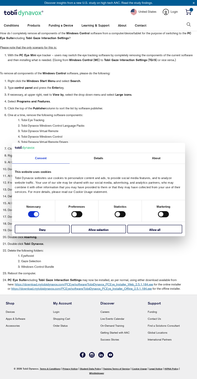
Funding (152, 311)
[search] (188, 24)
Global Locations (157, 332)
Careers (104, 311)
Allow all (154, 230)
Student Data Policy (90, 368)
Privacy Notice (70, 368)
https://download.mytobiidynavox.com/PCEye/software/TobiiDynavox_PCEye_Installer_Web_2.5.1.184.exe (84, 284)
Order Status (60, 325)
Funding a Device (61, 25)
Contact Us (154, 318)
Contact (140, 25)
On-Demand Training (112, 325)
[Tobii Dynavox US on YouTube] (110, 356)
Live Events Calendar (112, 318)
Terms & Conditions (50, 368)
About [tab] (156, 158)
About (122, 25)
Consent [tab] (41, 158)
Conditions (11, 25)
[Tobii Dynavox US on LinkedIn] (101, 356)
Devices (10, 311)
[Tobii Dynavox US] (23, 13)
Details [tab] (98, 158)
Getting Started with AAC (115, 332)
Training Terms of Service (116, 368)
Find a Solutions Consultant (164, 325)
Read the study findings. (137, 3)
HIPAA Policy (171, 368)
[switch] (76, 214)
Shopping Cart (61, 318)
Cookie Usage (139, 368)
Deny (42, 230)
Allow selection (98, 230)
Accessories (13, 325)
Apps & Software (15, 318)
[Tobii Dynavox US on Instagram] (92, 356)
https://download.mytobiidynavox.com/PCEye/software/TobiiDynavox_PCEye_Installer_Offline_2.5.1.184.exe (81, 288)
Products (34, 25)
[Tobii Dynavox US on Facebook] (82, 356)
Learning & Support (95, 25)
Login (56, 311)
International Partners (160, 339)
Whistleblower (96, 373)
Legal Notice (155, 368)
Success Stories (109, 339)
